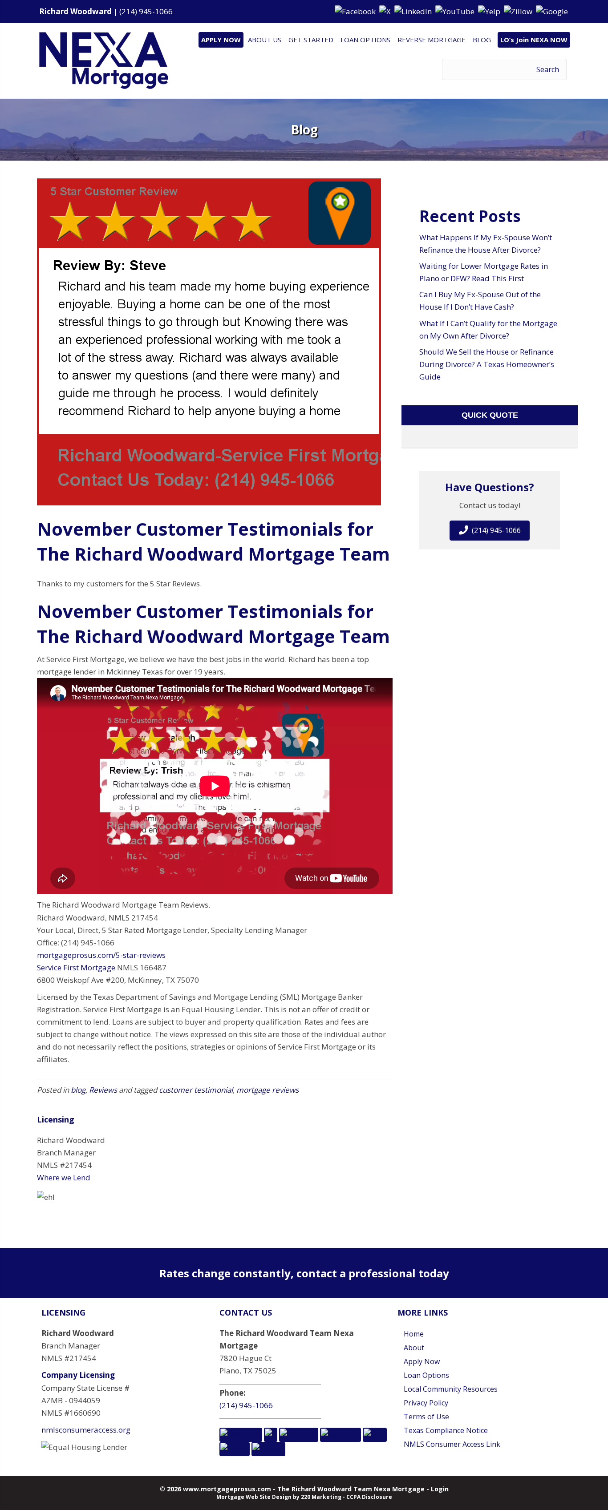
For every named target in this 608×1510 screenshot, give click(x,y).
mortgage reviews (267, 1090)
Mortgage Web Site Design (254, 1497)
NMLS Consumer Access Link (452, 1444)
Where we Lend (63, 1177)
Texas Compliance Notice (446, 1430)
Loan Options (426, 1375)
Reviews (103, 1090)
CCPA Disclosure (369, 1497)
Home (414, 1334)
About (414, 1348)
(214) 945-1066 (146, 11)
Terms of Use (426, 1416)
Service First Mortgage (76, 967)
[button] (356, 11)
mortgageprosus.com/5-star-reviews (101, 955)
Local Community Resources (451, 1389)
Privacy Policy (426, 1403)
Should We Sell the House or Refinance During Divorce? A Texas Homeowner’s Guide (486, 364)
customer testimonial (196, 1090)
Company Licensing (78, 1375)
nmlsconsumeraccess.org (85, 1430)
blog (78, 1090)
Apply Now (422, 1361)
